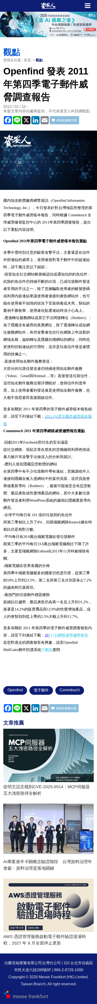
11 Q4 (68, 635)
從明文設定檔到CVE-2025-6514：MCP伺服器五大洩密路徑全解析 (46, 790)
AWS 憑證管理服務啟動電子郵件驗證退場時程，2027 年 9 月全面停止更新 (44, 939)
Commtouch (70, 690)
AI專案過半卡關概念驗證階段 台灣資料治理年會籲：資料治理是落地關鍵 (47, 865)
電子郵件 (41, 690)
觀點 (39, 60)
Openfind (15, 690)
